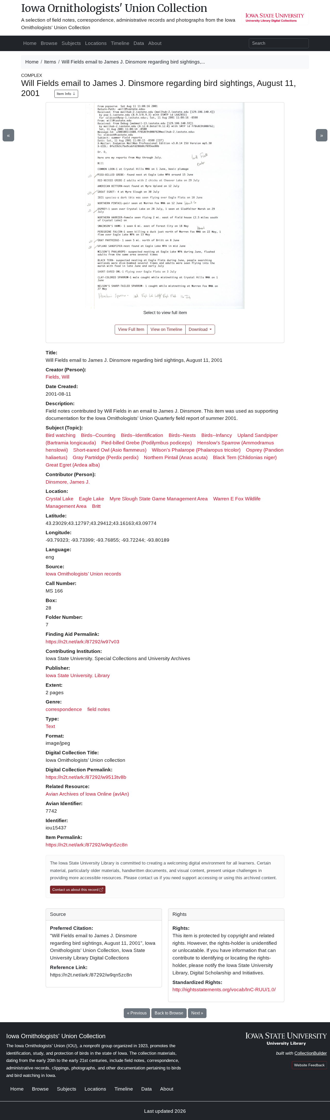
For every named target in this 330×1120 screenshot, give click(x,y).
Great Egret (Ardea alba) (73, 465)
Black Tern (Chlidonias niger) (245, 457)
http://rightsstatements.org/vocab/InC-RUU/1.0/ (224, 989)
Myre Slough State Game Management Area (159, 498)
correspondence (64, 709)
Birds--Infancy (216, 435)
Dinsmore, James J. (68, 482)
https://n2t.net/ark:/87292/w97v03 (82, 641)
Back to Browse (169, 1013)
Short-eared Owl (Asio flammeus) (109, 450)
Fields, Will (57, 377)
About (154, 43)
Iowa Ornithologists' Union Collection (114, 8)
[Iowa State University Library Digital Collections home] (286, 1038)
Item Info (64, 94)
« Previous (137, 1013)
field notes (98, 709)
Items (50, 62)
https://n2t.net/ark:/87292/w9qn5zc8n (87, 844)
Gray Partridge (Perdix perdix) (105, 457)
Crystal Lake (59, 498)
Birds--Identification (142, 435)
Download (199, 329)
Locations (96, 43)
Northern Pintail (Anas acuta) (176, 457)
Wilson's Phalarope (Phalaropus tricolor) (196, 450)
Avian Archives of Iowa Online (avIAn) (87, 794)
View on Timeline (166, 329)
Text (50, 726)
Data (139, 43)
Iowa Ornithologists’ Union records (83, 574)
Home (30, 43)
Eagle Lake (91, 498)
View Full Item (131, 329)
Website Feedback (309, 1065)
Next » (197, 1013)
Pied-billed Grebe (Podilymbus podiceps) (146, 442)
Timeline (120, 43)
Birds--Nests (182, 435)
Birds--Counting (98, 435)
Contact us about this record (76, 889)
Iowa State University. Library (78, 675)
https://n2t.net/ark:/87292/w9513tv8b (86, 777)
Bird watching (61, 435)
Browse (49, 43)
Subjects (71, 43)
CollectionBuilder (310, 1053)
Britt (96, 506)
